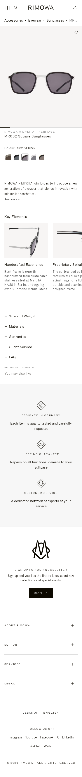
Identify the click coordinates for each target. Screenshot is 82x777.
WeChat (35, 746)
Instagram (15, 737)
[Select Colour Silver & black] (25, 157)
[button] (76, 32)
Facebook (46, 737)
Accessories (13, 20)
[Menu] (7, 8)
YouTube (31, 737)
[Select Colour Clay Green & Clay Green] (8, 157)
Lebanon (31, 713)
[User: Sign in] (75, 7)
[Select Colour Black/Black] (16, 157)
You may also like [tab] (18, 373)
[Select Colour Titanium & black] (41, 157)
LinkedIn (68, 737)
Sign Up (41, 593)
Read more (11, 199)
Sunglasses (55, 20)
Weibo (48, 746)
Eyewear (34, 20)
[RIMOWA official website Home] (41, 7)
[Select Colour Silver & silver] (33, 157)
